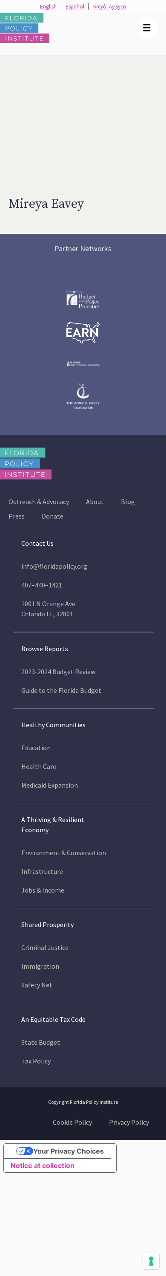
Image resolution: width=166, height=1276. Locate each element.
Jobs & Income (42, 890)
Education (36, 747)
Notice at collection (42, 1165)
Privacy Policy (129, 1122)
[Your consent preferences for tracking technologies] (151, 1261)
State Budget (40, 1042)
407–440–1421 (41, 585)
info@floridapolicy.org (54, 566)
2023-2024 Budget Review (58, 671)
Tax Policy (36, 1061)
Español (75, 6)
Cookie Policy (72, 1122)
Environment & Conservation (63, 852)
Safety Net (36, 985)
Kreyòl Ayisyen (109, 6)
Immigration (40, 966)
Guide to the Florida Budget (61, 690)
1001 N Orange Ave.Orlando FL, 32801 (49, 608)
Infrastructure (42, 871)
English (48, 6)
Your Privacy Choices (68, 1151)
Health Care (38, 766)
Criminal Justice (45, 947)
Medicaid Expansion (49, 785)
